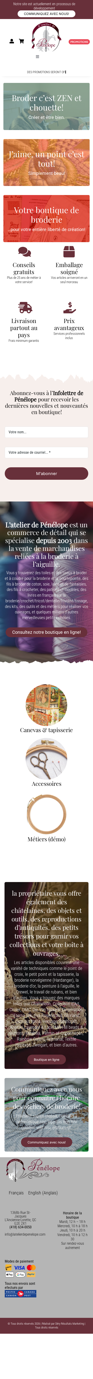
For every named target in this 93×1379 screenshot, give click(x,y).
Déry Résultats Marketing (69, 1323)
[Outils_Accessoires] (46, 739)
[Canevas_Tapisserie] (46, 686)
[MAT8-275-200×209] (46, 793)
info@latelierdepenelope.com (25, 1234)
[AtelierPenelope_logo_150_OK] (46, 23)
